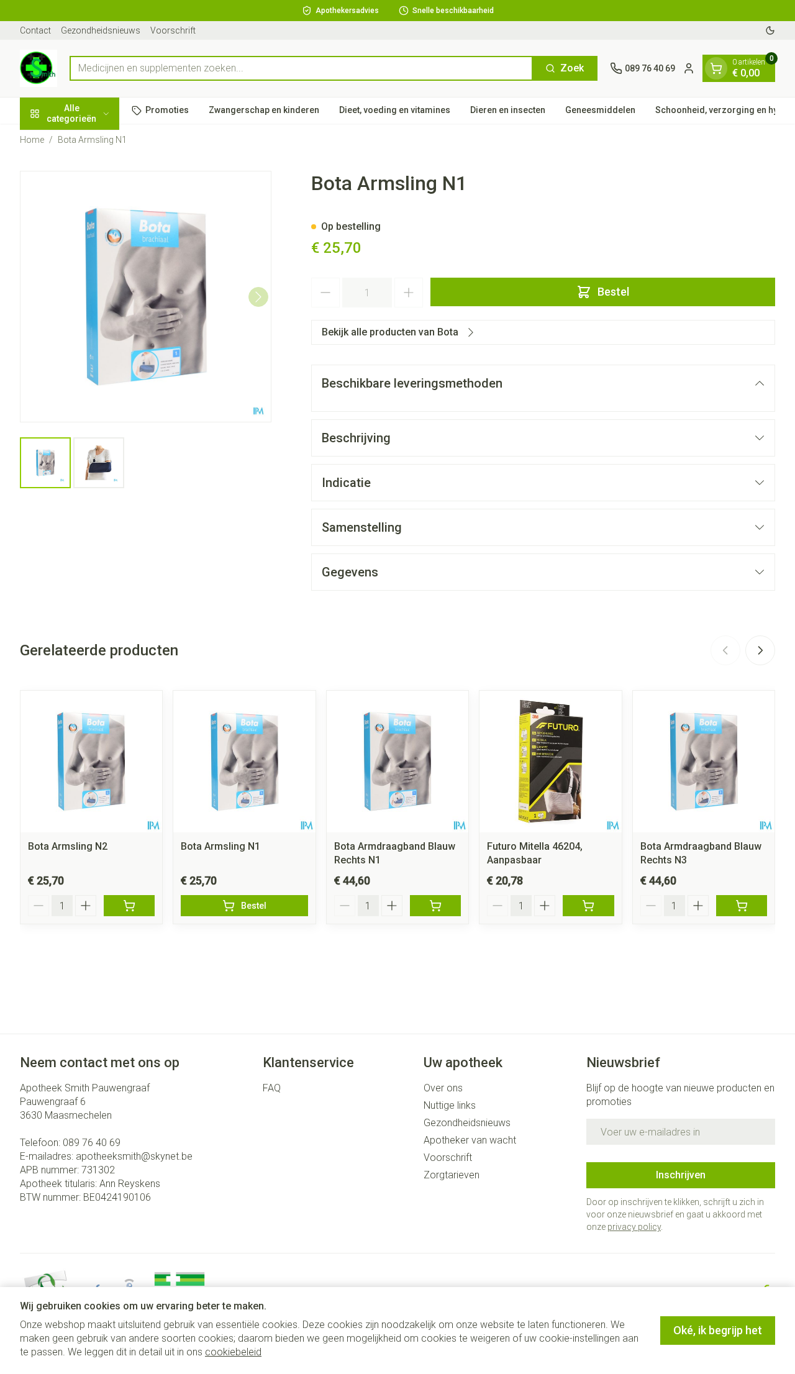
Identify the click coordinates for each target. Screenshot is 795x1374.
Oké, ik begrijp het (717, 1330)
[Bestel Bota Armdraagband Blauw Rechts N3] (741, 905)
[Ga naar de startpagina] (38, 68)
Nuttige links (450, 1105)
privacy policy (634, 1227)
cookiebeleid (233, 1352)
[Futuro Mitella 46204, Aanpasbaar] (550, 761)
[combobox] (301, 68)
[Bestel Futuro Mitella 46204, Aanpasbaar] (588, 905)
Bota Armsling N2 (67, 846)
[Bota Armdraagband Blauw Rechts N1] (397, 761)
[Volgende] (258, 297)
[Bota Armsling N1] (244, 761)
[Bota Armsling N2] (91, 761)
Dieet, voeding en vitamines (394, 110)
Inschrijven (681, 1175)
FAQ (272, 1088)
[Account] (689, 68)
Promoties (167, 110)
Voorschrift (173, 30)
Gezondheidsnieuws (100, 30)
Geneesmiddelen (600, 110)
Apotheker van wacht (470, 1140)
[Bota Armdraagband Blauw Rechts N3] (704, 761)
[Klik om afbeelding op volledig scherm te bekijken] (145, 296)
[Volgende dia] (760, 650)
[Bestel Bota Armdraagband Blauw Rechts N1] (435, 905)
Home (32, 140)
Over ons (443, 1088)
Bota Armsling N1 (220, 846)
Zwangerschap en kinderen (264, 110)
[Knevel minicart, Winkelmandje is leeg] (716, 68)
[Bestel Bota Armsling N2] (129, 905)
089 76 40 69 (91, 1143)
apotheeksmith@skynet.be (134, 1156)
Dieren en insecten (507, 110)
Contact (35, 30)
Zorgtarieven (451, 1175)
